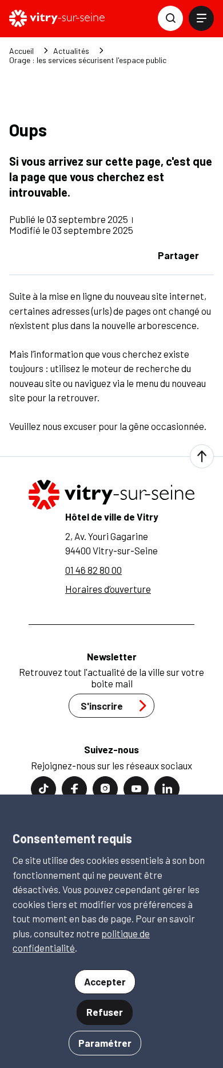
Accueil (21, 51)
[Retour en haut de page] (202, 456)
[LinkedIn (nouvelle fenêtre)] (167, 788)
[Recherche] (170, 18)
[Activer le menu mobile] (201, 18)
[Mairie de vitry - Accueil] (57, 18)
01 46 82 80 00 (93, 570)
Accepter (105, 981)
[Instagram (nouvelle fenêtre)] (105, 788)
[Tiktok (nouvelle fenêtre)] (43, 788)
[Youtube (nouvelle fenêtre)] (136, 788)
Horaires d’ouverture (108, 588)
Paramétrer (105, 1043)
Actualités (71, 51)
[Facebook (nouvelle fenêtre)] (74, 788)
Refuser (104, 1012)
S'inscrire (102, 705)
